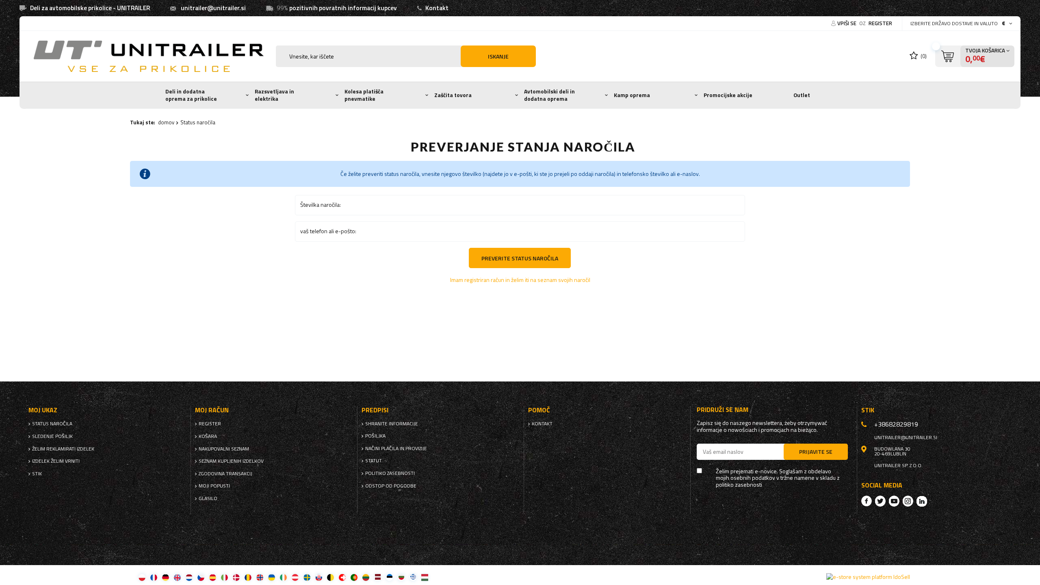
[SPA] (213, 577)
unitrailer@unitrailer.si (213, 8)
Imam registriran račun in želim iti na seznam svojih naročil (520, 280)
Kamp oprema (632, 95)
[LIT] (366, 577)
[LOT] (378, 577)
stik (37, 473)
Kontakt (436, 8)
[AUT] (295, 577)
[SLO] (319, 577)
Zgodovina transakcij (225, 473)
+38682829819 (896, 424)
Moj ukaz (42, 410)
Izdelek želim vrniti (56, 461)
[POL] (142, 577)
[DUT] (189, 577)
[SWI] (342, 577)
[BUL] (401, 577)
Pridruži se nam (722, 410)
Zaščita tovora (453, 95)
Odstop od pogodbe (390, 485)
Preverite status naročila (519, 258)
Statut (373, 460)
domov (166, 122)
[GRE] (413, 577)
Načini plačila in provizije (396, 448)
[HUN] (425, 577)
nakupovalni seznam (224, 448)
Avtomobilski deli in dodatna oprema (549, 95)
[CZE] (201, 577)
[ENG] (177, 577)
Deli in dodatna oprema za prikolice (191, 95)
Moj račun (212, 410)
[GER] (165, 577)
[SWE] (307, 577)
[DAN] (236, 577)
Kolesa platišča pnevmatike (364, 95)
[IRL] (283, 577)
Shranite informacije (391, 423)
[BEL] (330, 577)
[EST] (389, 577)
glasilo (208, 498)
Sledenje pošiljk (52, 436)
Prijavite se (815, 451)
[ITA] (224, 577)
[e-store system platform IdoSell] (868, 577)
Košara (208, 436)
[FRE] (154, 577)
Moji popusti (214, 485)
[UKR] (271, 577)
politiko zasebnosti (390, 473)
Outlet (801, 95)
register (880, 23)
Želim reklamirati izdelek (63, 448)
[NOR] (260, 577)
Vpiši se (847, 23)
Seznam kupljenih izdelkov (231, 461)
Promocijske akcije (728, 95)
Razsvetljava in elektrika (274, 95)
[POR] (354, 577)
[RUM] (248, 577)
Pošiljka (375, 435)
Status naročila (52, 423)
